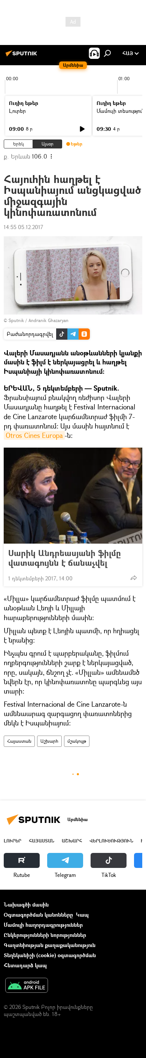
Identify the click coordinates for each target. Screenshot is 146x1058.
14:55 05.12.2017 (23, 227)
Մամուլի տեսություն (121, 110)
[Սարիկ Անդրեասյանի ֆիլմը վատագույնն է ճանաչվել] (73, 496)
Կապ (82, 914)
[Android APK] (26, 986)
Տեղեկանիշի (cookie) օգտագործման (50, 955)
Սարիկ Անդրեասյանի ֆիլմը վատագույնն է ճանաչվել (64, 558)
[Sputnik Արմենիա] (22, 56)
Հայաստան (19, 741)
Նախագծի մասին (26, 904)
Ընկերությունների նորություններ (45, 934)
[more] (133, 577)
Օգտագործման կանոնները (38, 914)
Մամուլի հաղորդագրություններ (43, 924)
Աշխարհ (49, 741)
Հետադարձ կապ (25, 965)
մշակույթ (76, 741)
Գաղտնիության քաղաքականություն (49, 945)
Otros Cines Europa (34, 435)
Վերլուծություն (111, 841)
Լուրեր (17, 110)
